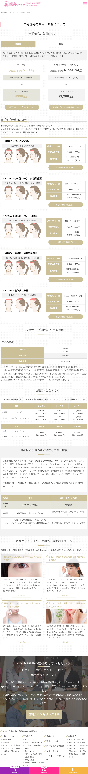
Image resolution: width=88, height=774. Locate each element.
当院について (8, 736)
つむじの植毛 (29, 760)
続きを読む (22, 595)
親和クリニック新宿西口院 (78, 745)
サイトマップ (52, 751)
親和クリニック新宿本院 (77, 739)
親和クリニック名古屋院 (77, 751)
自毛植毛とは (29, 739)
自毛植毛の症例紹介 (55, 746)
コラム (71, 757)
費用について (52, 741)
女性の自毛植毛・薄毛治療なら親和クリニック (24, 731)
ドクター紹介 (7, 739)
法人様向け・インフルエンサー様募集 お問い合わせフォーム (11, 751)
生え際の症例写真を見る (65, 167)
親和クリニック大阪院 (77, 748)
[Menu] (85, 2)
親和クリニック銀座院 (77, 742)
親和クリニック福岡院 (77, 754)
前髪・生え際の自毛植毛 (33, 754)
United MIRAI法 (30, 751)
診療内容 (28, 736)
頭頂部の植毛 (29, 757)
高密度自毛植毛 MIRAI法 (33, 742)
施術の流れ (51, 736)
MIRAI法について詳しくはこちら (21, 107)
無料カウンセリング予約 (44, 714)
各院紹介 (6, 742)
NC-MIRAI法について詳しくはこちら (65, 107)
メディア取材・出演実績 (11, 745)
